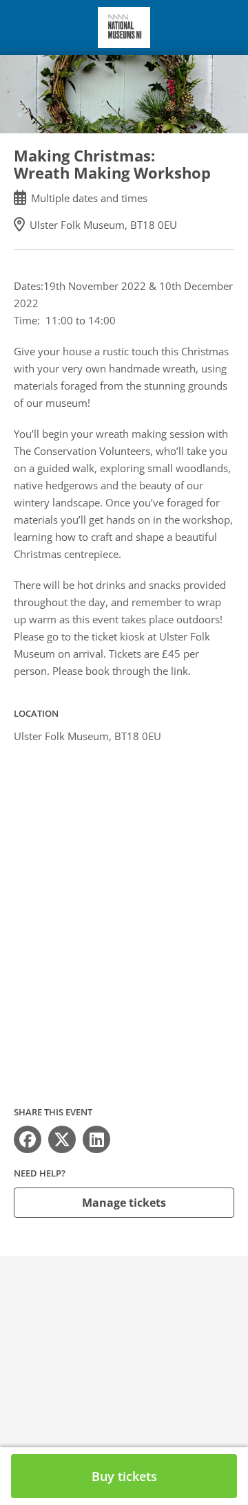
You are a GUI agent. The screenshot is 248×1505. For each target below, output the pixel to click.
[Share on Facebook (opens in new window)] (27, 1139)
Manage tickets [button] (124, 1202)
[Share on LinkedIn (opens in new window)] (96, 1139)
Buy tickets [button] (124, 1476)
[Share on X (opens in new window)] (62, 1139)
